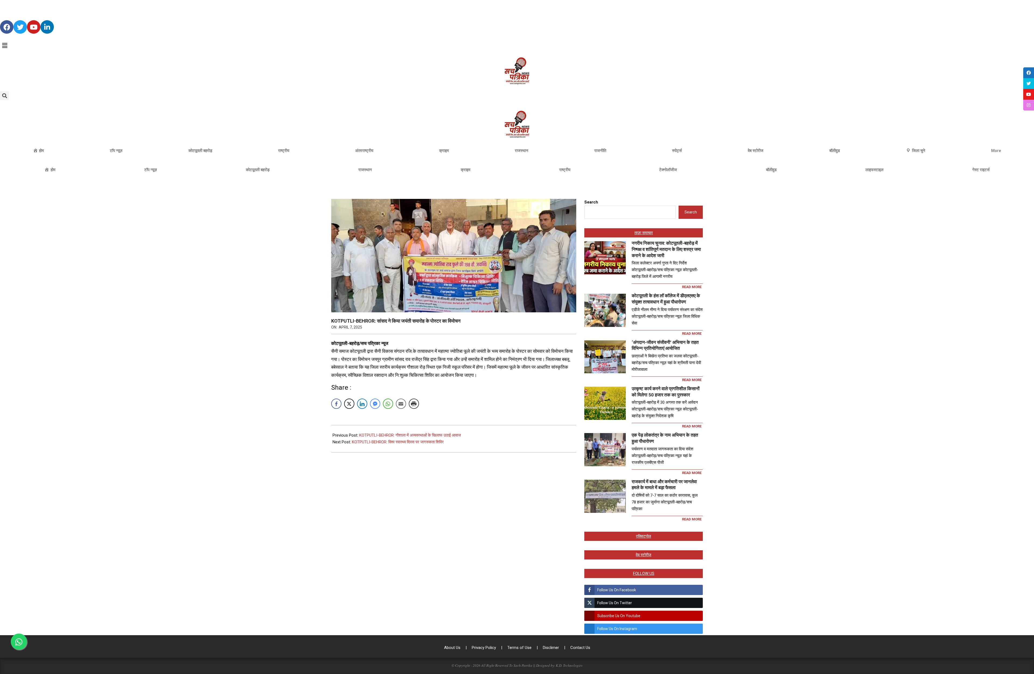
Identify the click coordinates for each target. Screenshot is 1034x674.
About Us (453, 647)
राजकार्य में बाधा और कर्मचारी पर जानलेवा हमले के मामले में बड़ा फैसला (664, 484)
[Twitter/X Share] (349, 404)
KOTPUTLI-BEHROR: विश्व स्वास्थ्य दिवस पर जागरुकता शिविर (398, 442)
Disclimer (551, 647)
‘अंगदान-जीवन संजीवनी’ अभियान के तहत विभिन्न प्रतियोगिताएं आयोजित (665, 345)
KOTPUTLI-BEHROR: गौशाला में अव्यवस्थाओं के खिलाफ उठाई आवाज (410, 435)
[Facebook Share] (336, 404)
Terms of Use (520, 647)
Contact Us (580, 647)
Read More (691, 287)
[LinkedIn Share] (362, 404)
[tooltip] (1028, 72)
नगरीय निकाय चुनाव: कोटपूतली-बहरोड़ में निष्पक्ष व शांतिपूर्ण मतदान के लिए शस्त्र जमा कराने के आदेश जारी (666, 249)
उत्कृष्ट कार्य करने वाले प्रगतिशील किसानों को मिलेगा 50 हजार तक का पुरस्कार (666, 392)
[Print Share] (414, 404)
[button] (517, 45)
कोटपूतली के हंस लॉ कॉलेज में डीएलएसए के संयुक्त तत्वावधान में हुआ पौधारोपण (666, 299)
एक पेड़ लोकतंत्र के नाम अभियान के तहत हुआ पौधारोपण (665, 438)
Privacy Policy (484, 647)
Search (591, 202)
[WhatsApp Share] (388, 404)
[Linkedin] (47, 27)
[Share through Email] (401, 404)
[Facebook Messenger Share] (375, 404)
